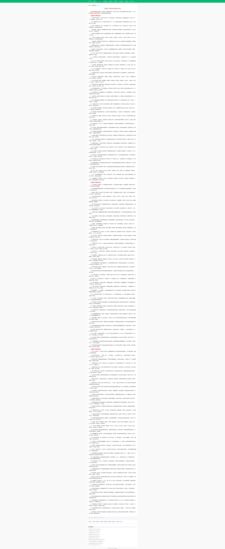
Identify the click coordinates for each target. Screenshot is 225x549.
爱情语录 (100, 1)
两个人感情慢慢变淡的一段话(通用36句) (95, 541)
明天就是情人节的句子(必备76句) (94, 529)
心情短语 (105, 1)
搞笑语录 (121, 1)
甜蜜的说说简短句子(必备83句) (94, 537)
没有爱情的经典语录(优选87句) (94, 536)
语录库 (89, 1)
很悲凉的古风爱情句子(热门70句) (94, 544)
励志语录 (94, 1)
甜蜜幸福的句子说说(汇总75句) (94, 534)
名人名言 (131, 1)
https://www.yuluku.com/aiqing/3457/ (98, 517)
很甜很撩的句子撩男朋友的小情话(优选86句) (96, 539)
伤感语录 (110, 1)
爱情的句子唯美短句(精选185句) (94, 530)
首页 (90, 5)
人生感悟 (126, 1)
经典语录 (115, 1)
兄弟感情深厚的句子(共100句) (93, 532)
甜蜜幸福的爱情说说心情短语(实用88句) (95, 543)
